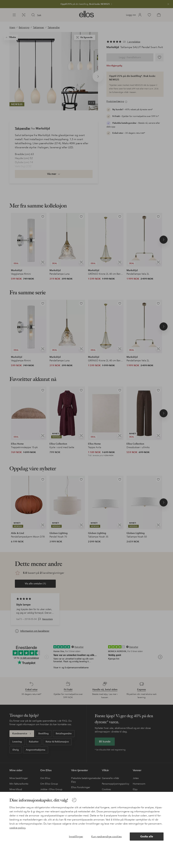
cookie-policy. (17, 827)
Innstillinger (76, 836)
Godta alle (146, 836)
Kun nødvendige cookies (106, 836)
